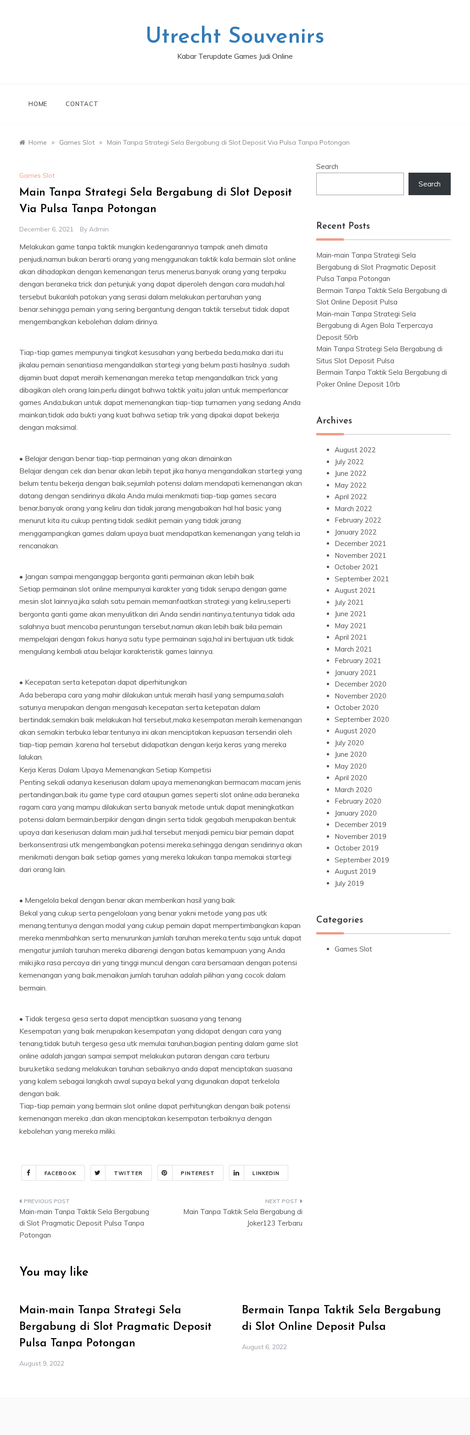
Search (327, 166)
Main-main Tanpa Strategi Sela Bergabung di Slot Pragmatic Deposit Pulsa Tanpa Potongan (376, 267)
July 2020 (349, 742)
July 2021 (349, 602)
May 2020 (351, 766)
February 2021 (358, 660)
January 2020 (356, 813)
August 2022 (355, 449)
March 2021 (353, 649)
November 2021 (360, 555)
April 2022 (351, 496)
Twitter (128, 1173)
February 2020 (358, 801)
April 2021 (351, 637)
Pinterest (198, 1173)
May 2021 (351, 625)
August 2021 (355, 590)
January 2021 (356, 672)
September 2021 (362, 578)
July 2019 (349, 883)
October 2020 (357, 707)
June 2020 (351, 754)
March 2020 (353, 789)
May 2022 (351, 485)
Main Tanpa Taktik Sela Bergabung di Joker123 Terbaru (242, 1217)
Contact (82, 103)
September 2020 (362, 719)
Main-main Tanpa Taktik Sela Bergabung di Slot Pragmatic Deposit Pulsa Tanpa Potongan (84, 1223)
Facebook (60, 1173)
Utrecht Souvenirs (235, 37)
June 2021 (351, 613)
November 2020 (360, 696)
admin (99, 229)
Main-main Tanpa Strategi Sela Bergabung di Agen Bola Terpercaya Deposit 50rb (374, 326)
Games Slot (37, 175)
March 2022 (353, 508)
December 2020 (360, 684)
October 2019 (357, 848)
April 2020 (351, 777)
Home (37, 103)
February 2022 (358, 520)
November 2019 (360, 836)
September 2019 (362, 859)
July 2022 (349, 461)
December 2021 (360, 543)
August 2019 (355, 871)
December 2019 (360, 824)
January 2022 (356, 532)
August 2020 (355, 730)
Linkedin (266, 1173)
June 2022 (351, 473)
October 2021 (357, 567)
